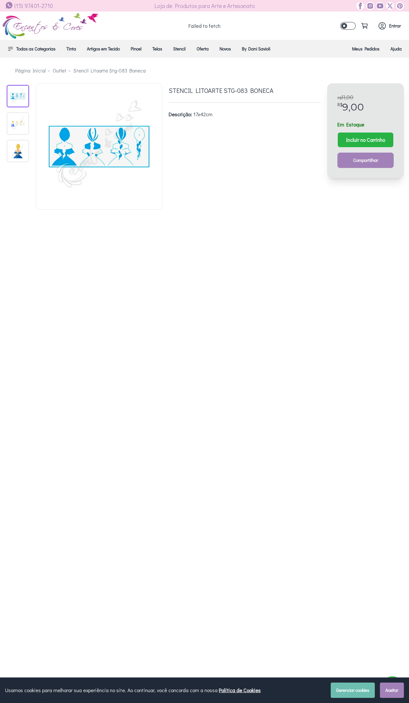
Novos (225, 49)
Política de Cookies (240, 690)
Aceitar (391, 690)
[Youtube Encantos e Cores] (379, 6)
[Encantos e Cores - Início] (50, 26)
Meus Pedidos (366, 49)
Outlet (59, 70)
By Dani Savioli (256, 49)
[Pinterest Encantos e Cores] (399, 6)
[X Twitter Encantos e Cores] (389, 6)
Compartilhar (365, 160)
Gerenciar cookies (352, 690)
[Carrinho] (364, 26)
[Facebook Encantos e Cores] (360, 6)
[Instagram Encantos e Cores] (369, 6)
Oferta (203, 49)
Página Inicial (30, 70)
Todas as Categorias (36, 49)
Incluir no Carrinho (365, 139)
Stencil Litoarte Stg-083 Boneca (109, 70)
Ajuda (396, 49)
